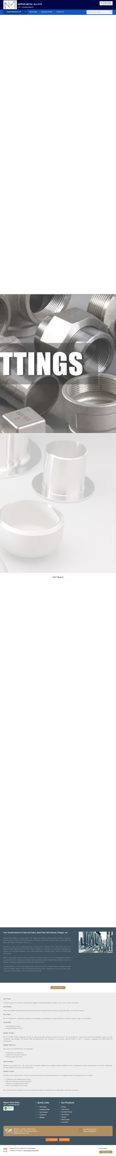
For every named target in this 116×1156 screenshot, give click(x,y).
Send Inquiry (53, 1139)
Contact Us (60, 12)
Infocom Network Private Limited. (31, 1150)
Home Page (33, 12)
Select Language (106, 1152)
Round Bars (64, 1122)
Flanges (63, 1117)
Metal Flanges (65, 1119)
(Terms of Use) (32, 1148)
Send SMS (65, 1139)
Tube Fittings (65, 1109)
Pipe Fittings (65, 1114)
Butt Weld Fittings (66, 1112)
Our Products (14, 12)
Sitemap (42, 1117)
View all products (58, 987)
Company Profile (46, 12)
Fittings (63, 1106)
